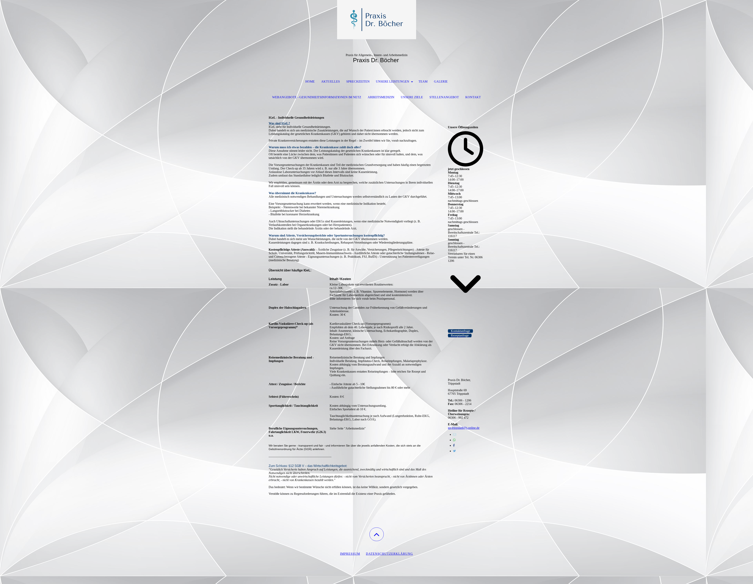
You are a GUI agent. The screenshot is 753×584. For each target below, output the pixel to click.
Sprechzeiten (358, 81)
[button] (376, 534)
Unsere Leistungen (393, 81)
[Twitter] (454, 451)
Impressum (350, 553)
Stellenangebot (444, 97)
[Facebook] (454, 445)
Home (310, 81)
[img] (376, 19)
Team (422, 81)
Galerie (441, 81)
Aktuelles (330, 81)
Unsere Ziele (412, 97)
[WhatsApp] (454, 440)
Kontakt (473, 97)
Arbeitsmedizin (381, 97)
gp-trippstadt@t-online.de (463, 427)
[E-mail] (454, 434)
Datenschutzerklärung (389, 553)
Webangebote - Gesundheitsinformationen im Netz (316, 97)
